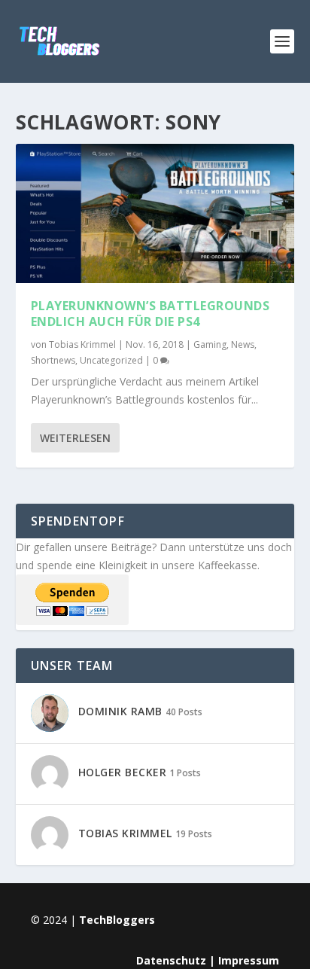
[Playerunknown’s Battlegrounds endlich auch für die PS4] (155, 213)
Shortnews (53, 360)
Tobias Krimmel (82, 344)
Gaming (209, 344)
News (242, 344)
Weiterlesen (75, 438)
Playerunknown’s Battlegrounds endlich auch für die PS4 (150, 313)
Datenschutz (171, 960)
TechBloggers (117, 920)
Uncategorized (111, 360)
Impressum (248, 960)
